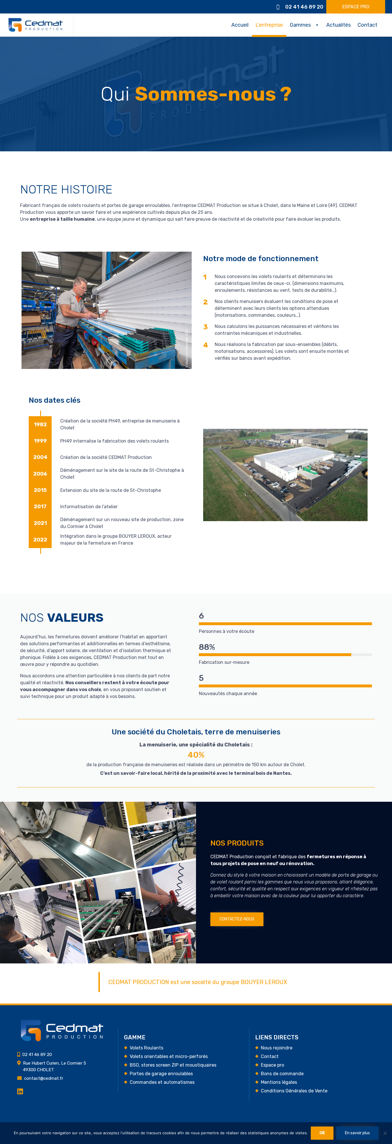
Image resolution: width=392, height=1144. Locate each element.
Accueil (240, 25)
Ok (322, 1133)
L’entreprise (269, 25)
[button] (355, 6)
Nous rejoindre (276, 1048)
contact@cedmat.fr (43, 1078)
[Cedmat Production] (35, 24)
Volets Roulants (146, 1048)
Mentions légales (279, 1082)
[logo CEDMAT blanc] (62, 1040)
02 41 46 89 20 (304, 7)
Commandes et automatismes (162, 1082)
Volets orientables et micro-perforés (169, 1056)
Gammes (300, 25)
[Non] (385, 1133)
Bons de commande (282, 1073)
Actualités (338, 25)
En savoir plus (357, 1133)
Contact (367, 25)
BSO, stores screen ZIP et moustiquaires (173, 1065)
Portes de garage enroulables (161, 1073)
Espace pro (272, 1065)
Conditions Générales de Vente (294, 1091)
